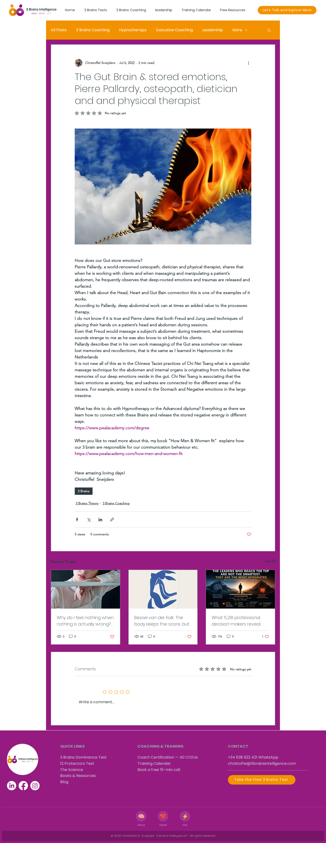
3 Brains (83, 491)
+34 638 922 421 (242, 757)
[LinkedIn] (11, 785)
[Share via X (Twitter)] (88, 519)
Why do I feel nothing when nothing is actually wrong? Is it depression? (85, 621)
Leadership (212, 30)
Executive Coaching (174, 30)
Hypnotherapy (133, 30)
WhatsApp (268, 757)
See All (270, 561)
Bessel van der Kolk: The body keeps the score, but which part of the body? (161, 621)
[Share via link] (112, 519)
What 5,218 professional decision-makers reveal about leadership (236, 621)
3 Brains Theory (87, 503)
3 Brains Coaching (93, 30)
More (237, 30)
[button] (269, 30)
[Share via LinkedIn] (100, 519)
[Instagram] (35, 785)
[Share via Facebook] (77, 519)
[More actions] (248, 63)
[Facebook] (23, 785)
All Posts (59, 30)
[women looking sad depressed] (85, 589)
